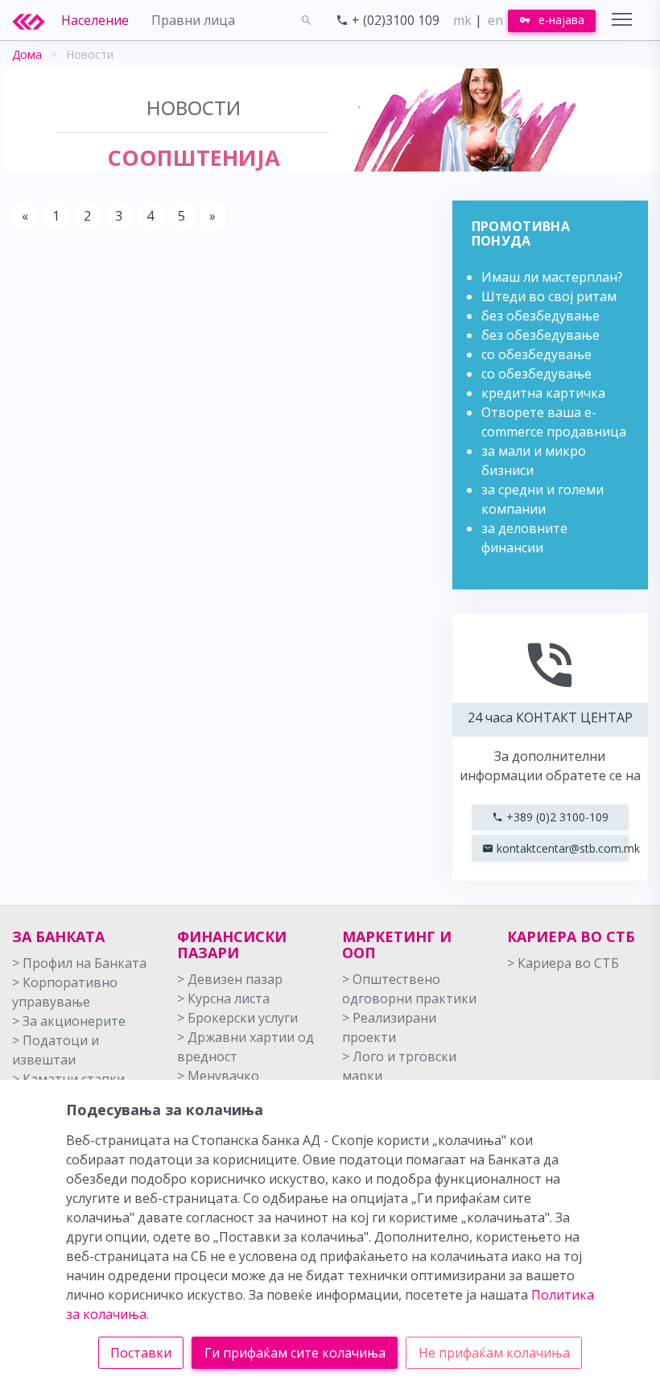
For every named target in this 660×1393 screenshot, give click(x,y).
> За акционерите (69, 1021)
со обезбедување (536, 354)
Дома (27, 54)
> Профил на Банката (79, 963)
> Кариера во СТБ (563, 963)
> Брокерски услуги (237, 1018)
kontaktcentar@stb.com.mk (561, 848)
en (495, 20)
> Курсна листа (223, 998)
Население (95, 20)
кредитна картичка (543, 393)
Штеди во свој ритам (549, 296)
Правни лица (193, 20)
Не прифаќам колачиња (494, 1353)
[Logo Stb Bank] (36, 20)
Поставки (140, 1353)
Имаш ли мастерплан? (552, 277)
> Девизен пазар (230, 979)
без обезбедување (540, 315)
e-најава (559, 19)
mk (462, 20)
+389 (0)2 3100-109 (555, 817)
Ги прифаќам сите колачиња (295, 1353)
